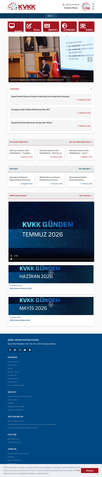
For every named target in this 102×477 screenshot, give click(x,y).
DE (93, 9)
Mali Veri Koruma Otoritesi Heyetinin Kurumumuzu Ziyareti (50, 178)
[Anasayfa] (22, 6)
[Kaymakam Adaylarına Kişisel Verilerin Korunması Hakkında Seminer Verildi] (51, 59)
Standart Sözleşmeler (15, 410)
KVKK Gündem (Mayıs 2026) (20, 320)
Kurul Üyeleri (12, 365)
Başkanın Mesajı (71, 8)
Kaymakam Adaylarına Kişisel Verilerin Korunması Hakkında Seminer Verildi (37, 80)
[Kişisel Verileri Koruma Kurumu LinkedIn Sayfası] (30, 350)
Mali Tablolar (12, 382)
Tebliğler (11, 403)
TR (93, 4)
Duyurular (14, 89)
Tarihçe (10, 368)
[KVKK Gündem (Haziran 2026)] (51, 274)
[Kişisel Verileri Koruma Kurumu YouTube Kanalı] (25, 350)
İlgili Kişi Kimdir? (14, 439)
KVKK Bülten (12, 464)
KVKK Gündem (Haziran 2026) (21, 288)
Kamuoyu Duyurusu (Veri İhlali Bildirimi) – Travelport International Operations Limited (20, 151)
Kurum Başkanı (13, 362)
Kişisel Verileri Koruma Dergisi (18, 453)
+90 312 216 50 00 (72, 5)
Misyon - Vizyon (13, 372)
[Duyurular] (91, 88)
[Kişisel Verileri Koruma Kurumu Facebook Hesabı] (10, 350)
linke (78, 470)
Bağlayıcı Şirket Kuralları (16, 406)
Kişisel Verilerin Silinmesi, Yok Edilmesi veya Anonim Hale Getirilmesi (32, 424)
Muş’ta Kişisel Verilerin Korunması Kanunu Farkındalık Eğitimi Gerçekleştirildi (78, 178)
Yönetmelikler (12, 400)
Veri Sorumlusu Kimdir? (16, 421)
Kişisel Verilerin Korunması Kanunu (20, 396)
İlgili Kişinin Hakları (14, 442)
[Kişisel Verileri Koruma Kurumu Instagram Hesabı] (20, 350)
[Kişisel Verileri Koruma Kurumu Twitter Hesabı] (15, 350)
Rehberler (11, 457)
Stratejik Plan (12, 375)
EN (93, 6)
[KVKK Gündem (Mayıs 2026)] (51, 306)
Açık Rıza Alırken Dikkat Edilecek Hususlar (23, 428)
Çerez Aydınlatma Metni (16, 385)
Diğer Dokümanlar (14, 460)
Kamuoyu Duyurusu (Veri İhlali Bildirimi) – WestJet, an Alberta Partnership (51, 151)
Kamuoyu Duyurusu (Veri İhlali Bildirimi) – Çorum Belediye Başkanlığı (79, 151)
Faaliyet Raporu (13, 379)
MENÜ (49, 16)
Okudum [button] (89, 471)
